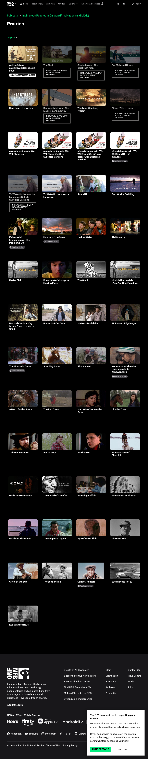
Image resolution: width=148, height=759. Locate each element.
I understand (100, 749)
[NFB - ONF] (11, 4)
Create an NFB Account (76, 670)
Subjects (12, 15)
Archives (110, 687)
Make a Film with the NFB (78, 693)
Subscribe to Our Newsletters (80, 675)
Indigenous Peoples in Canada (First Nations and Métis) (55, 15)
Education (111, 681)
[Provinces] (16, 37)
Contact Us (134, 670)
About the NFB (15, 705)
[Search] (118, 4)
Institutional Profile (33, 745)
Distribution (112, 675)
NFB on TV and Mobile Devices (23, 715)
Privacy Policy (70, 745)
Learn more (121, 749)
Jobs (130, 687)
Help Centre (134, 675)
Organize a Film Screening (78, 699)
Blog (108, 670)
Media (131, 681)
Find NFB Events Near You (78, 687)
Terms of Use (53, 745)
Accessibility (14, 745)
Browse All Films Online (77, 681)
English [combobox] (11, 37)
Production (111, 693)
